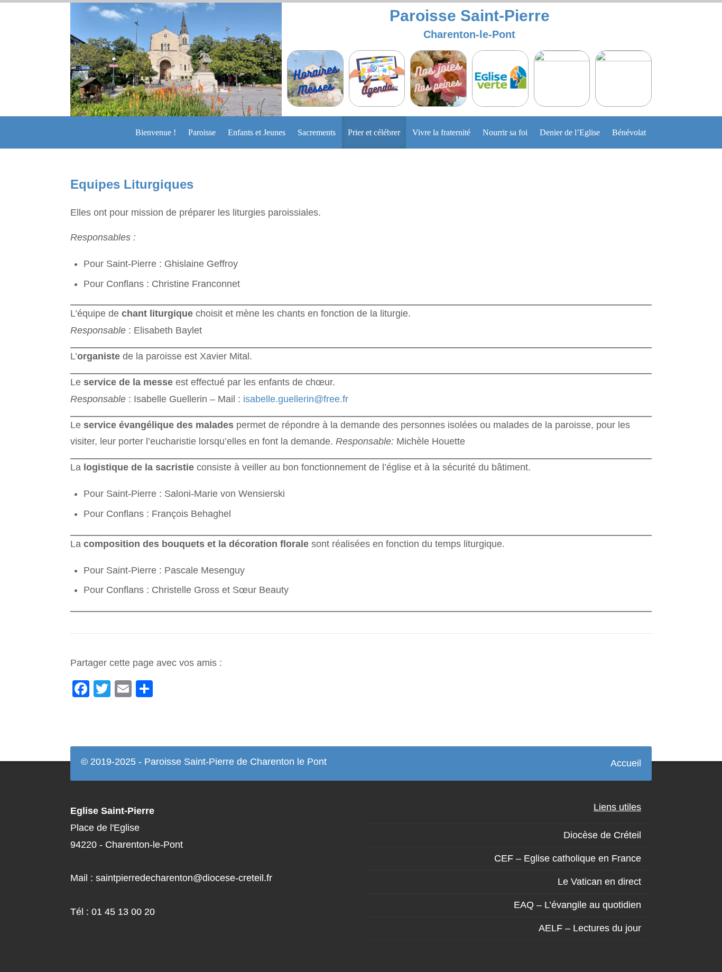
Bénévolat (629, 132)
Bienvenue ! (155, 132)
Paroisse (202, 132)
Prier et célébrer (374, 132)
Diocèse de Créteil (602, 835)
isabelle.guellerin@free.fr (295, 399)
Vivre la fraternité (441, 132)
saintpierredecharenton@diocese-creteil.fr (184, 878)
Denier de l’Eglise (570, 132)
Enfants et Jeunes (256, 132)
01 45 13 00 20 (123, 911)
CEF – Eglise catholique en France (567, 858)
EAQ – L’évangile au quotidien (577, 905)
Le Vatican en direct (599, 881)
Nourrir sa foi (505, 132)
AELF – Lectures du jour (590, 928)
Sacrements (317, 132)
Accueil (625, 763)
